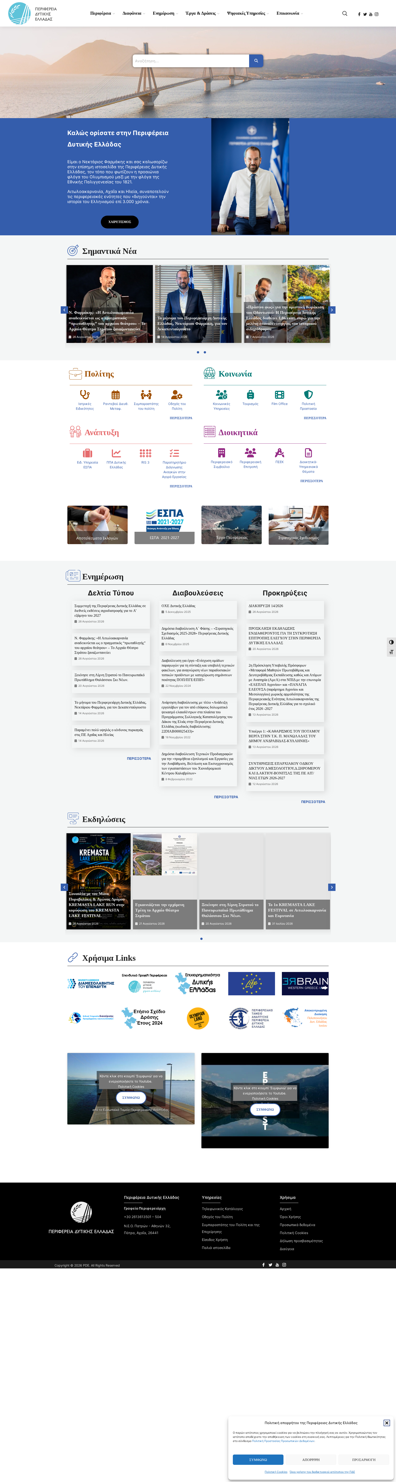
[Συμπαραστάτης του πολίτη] (146, 394)
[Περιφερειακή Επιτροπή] (250, 452)
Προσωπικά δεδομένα (297, 1225)
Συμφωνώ (258, 1460)
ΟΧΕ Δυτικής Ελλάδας (178, 606)
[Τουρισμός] (250, 394)
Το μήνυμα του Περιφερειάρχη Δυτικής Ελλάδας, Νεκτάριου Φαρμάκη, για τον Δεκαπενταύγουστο (192, 323)
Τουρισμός (250, 404)
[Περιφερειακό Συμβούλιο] (221, 452)
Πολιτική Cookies (276, 1472)
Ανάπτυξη (102, 432)
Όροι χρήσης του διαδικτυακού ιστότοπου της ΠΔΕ (322, 1472)
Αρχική (285, 1209)
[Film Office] (279, 394)
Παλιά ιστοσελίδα (216, 1248)
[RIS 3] (145, 453)
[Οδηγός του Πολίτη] (177, 394)
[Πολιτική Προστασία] (308, 394)
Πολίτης (99, 373)
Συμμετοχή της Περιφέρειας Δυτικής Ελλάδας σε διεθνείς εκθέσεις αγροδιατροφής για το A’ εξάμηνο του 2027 (110, 610)
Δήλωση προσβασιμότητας (301, 1241)
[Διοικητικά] (209, 431)
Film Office (280, 404)
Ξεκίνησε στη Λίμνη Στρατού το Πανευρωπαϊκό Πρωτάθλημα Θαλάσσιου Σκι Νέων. (230, 910)
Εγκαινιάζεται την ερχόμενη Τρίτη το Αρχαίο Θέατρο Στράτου (159, 910)
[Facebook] (360, 12)
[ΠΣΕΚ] (279, 452)
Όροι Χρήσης (290, 1217)
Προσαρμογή (364, 1460)
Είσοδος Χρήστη (215, 1240)
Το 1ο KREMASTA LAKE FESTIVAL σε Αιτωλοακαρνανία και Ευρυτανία (297, 910)
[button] (387, 1423)
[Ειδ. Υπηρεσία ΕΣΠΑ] (87, 453)
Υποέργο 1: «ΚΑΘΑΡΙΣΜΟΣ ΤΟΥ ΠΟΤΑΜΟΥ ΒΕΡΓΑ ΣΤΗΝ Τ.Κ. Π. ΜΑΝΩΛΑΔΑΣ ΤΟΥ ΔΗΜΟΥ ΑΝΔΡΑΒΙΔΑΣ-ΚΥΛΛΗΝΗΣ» (284, 736)
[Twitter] (365, 12)
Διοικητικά (238, 432)
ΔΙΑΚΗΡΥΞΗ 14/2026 (266, 606)
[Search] (256, 60)
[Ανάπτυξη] (75, 431)
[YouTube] (371, 12)
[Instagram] (377, 12)
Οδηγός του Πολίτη (217, 1217)
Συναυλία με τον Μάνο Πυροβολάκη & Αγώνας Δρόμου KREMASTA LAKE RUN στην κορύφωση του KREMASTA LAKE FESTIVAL (97, 904)
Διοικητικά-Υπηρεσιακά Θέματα (308, 466)
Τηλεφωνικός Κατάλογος (222, 1209)
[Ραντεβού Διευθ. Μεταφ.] (115, 394)
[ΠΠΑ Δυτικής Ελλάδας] (116, 453)
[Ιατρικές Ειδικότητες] (85, 394)
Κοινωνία (235, 373)
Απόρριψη (311, 1460)
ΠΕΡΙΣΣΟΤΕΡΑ (139, 758)
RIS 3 (145, 462)
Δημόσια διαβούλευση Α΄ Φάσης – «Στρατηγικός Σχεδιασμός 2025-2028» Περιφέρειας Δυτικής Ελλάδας (197, 633)
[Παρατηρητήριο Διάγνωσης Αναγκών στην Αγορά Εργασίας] (174, 453)
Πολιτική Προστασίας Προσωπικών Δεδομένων (283, 1441)
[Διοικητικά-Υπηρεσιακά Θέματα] (308, 452)
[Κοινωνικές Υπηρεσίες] (221, 394)
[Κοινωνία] (209, 373)
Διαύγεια (287, 1249)
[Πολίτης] (75, 374)
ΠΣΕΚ (279, 462)
